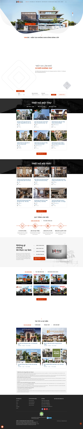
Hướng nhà (43, 93)
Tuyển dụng (17, 406)
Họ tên (19, 93)
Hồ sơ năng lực (32, 1)
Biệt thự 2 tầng (41, 106)
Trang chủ (27, 1)
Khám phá (29, 24)
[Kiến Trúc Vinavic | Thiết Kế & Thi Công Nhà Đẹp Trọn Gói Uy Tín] (19, 2)
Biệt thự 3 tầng (52, 106)
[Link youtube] (45, 409)
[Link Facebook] (43, 409)
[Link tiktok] (49, 409)
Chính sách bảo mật (31, 400)
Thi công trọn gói (51, 1)
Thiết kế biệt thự (38, 1)
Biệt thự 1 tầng (30, 106)
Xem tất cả (40, 153)
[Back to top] (81, 424)
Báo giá (56, 1)
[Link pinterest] (47, 409)
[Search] (66, 2)
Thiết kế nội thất (45, 1)
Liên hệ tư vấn (61, 94)
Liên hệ (62, 1)
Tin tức (59, 1)
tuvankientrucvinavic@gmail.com (47, 406)
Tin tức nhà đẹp (28, 345)
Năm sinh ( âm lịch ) (35, 93)
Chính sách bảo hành (31, 403)
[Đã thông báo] (49, 418)
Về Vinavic (17, 400)
